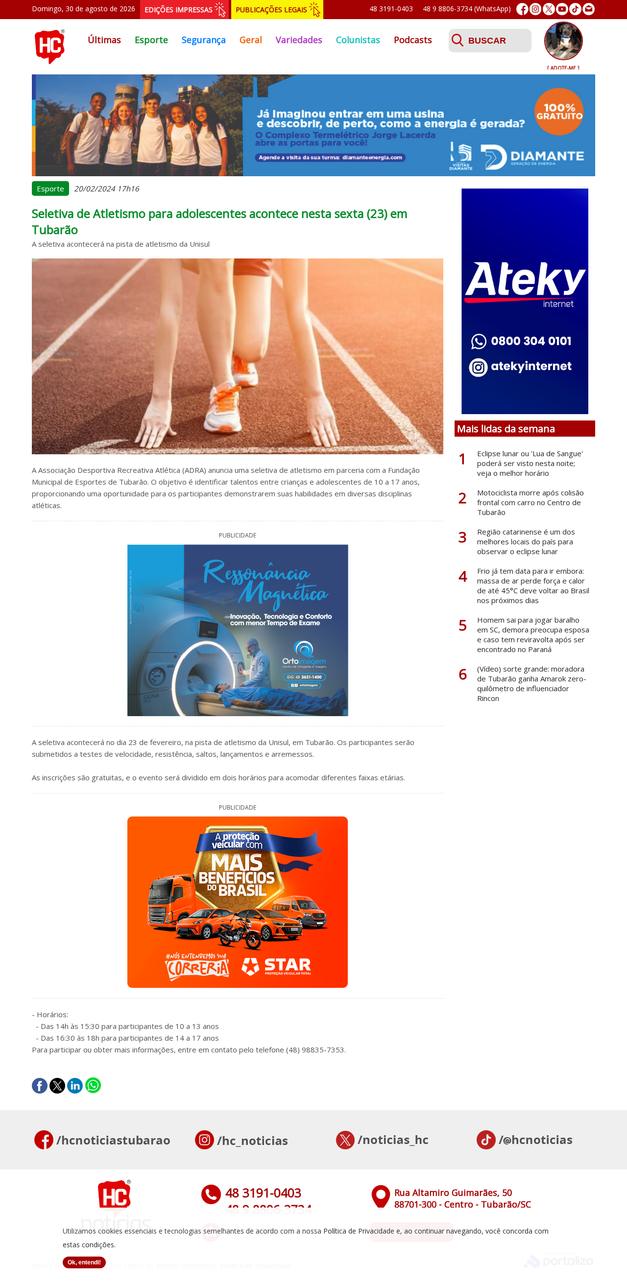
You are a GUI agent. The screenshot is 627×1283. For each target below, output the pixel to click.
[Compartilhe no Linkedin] (75, 1086)
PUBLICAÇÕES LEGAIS (271, 9)
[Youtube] (562, 9)
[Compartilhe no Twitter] (57, 1086)
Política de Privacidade (358, 1231)
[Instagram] (535, 9)
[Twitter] (548, 9)
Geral (251, 40)
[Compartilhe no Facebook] (40, 1086)
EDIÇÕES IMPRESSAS (179, 9)
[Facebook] (522, 9)
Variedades (299, 40)
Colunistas (358, 40)
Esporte (151, 40)
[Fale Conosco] (588, 9)
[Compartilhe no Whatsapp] (93, 1086)
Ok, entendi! (84, 1262)
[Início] (49, 61)
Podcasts (413, 40)
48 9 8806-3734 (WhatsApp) (467, 8)
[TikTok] (575, 9)
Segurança (204, 40)
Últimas (104, 40)
